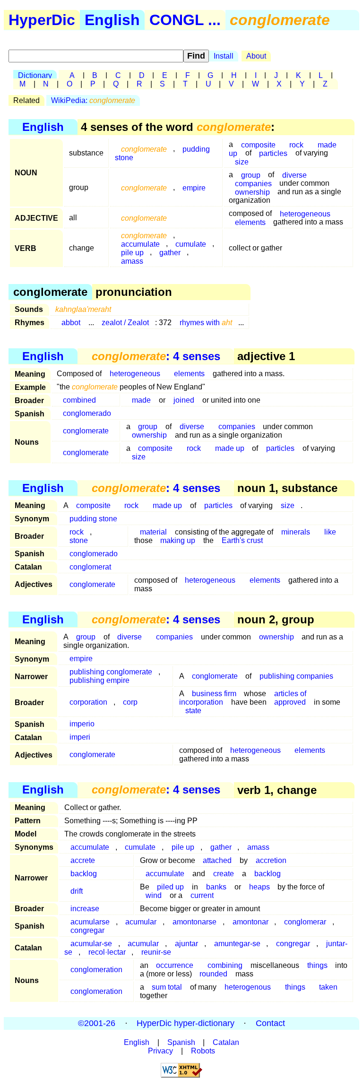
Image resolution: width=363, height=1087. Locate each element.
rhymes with (206, 323)
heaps (259, 887)
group (85, 637)
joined (183, 400)
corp (130, 702)
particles (273, 153)
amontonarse (194, 922)
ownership (252, 192)
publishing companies (296, 676)
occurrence (174, 965)
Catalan (226, 1042)
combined (79, 400)
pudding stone (93, 519)
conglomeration (96, 970)
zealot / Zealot (125, 323)
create (223, 874)
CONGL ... (185, 19)
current (202, 895)
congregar (87, 930)
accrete (82, 860)
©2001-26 (96, 1023)
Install (223, 56)
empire (194, 187)
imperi (79, 737)
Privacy (160, 1051)
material (153, 532)
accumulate (89, 847)
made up (229, 448)
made (141, 400)
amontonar (250, 922)
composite (155, 448)
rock (296, 144)
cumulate (190, 244)
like (330, 532)
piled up (170, 887)
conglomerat (90, 567)
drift (76, 891)
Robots (203, 1051)
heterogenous (248, 987)
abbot (70, 323)
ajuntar (186, 944)
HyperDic (42, 19)
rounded (213, 974)
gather (170, 252)
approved (290, 702)
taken (328, 987)
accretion (271, 860)
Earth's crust (242, 540)
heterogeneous (305, 213)
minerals (295, 532)
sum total (167, 987)
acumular (140, 922)
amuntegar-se (237, 944)
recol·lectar (107, 952)
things (317, 965)
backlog (83, 874)
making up (177, 540)
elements (250, 222)
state (193, 711)
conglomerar (305, 922)
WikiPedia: (93, 100)
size (242, 161)
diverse (294, 175)
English (112, 19)
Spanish (181, 1042)
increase (84, 909)
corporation (88, 702)
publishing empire (99, 680)
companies (236, 427)
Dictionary (35, 75)
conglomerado (87, 413)
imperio (82, 724)
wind (154, 895)
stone (78, 540)
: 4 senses (156, 356)
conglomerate (86, 431)
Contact (270, 1023)
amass (132, 261)
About (256, 56)
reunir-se (156, 952)
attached (217, 860)
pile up (183, 847)
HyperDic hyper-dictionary (185, 1023)
